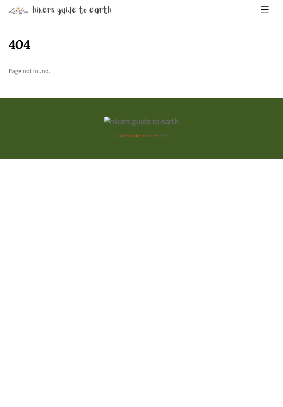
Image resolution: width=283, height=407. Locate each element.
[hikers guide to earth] (60, 13)
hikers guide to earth (138, 136)
